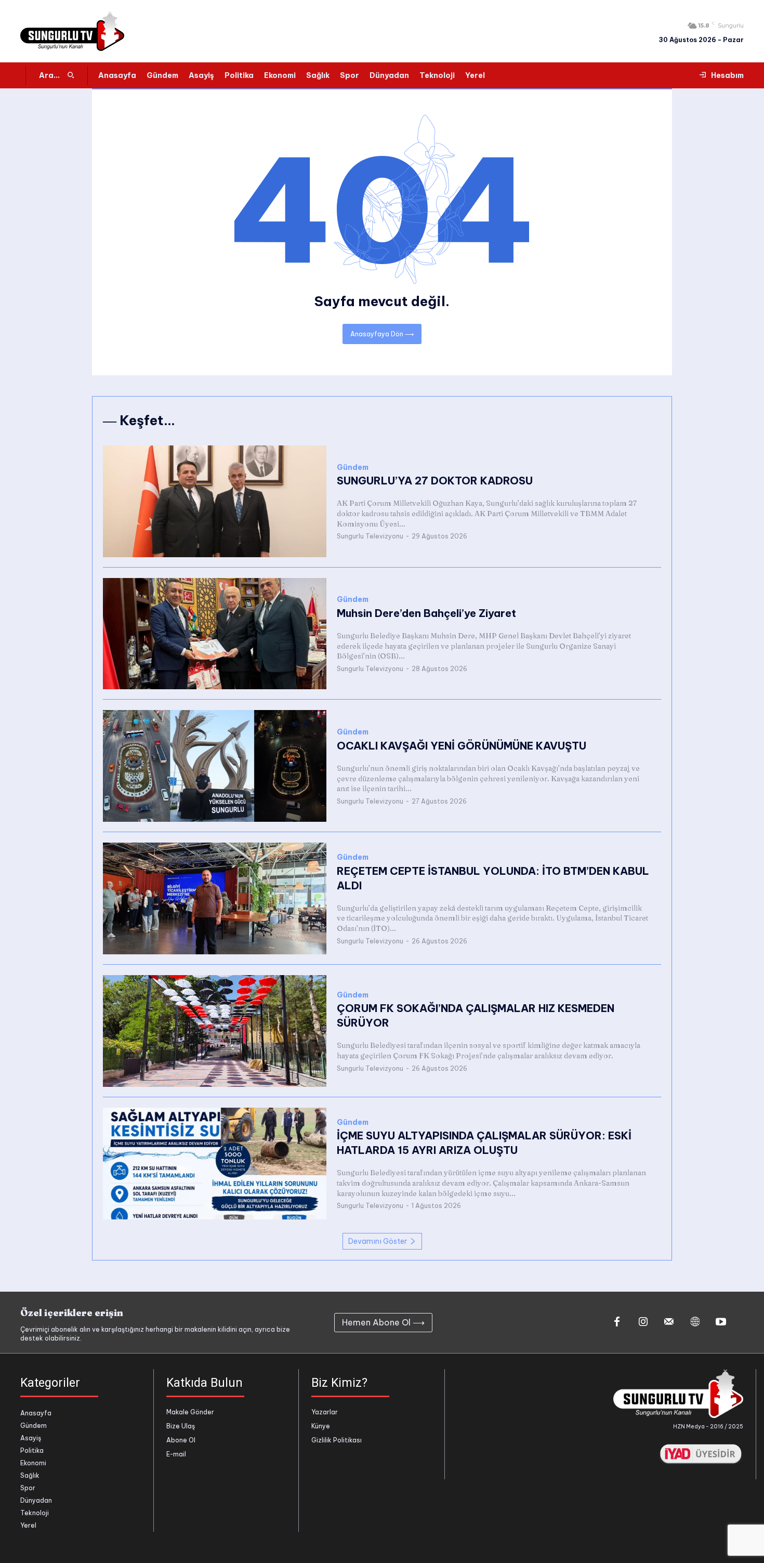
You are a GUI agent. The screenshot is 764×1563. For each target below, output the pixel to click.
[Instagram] (643, 1322)
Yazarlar (324, 1412)
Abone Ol (180, 1440)
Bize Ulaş (180, 1426)
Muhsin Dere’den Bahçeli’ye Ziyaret (426, 613)
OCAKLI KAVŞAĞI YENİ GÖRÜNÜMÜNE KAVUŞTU (461, 745)
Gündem (352, 467)
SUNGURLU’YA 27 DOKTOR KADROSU (435, 480)
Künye (320, 1426)
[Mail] (668, 1322)
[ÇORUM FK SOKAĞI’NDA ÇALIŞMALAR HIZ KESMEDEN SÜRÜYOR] (214, 1031)
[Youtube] (720, 1322)
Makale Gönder (190, 1412)
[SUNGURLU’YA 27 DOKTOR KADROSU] (214, 501)
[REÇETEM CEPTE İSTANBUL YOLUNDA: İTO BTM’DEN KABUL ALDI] (214, 898)
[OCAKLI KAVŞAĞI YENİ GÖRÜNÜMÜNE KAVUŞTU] (214, 766)
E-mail (176, 1454)
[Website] (694, 1322)
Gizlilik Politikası (336, 1440)
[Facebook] (617, 1322)
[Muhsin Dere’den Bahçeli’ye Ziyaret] (214, 634)
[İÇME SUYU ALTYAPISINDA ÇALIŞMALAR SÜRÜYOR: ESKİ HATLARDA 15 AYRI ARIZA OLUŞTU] (214, 1163)
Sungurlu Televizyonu (370, 536)
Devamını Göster (377, 1241)
